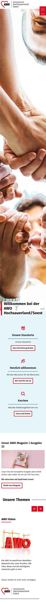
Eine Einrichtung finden (23, 348)
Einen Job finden (23, 413)
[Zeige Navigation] (43, 9)
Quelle (42, 309)
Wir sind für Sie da (23, 381)
